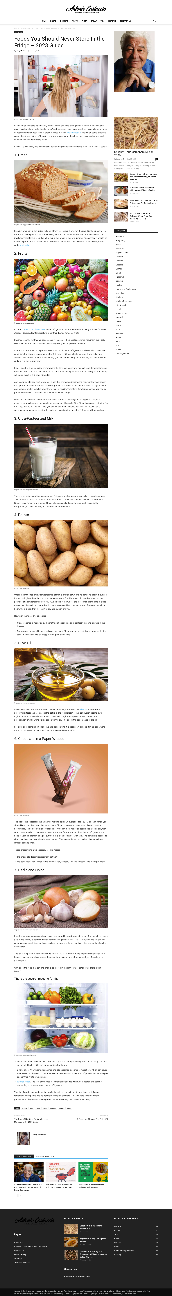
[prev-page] (16, 1195)
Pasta (75, 21)
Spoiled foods (23, 1081)
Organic (119, 321)
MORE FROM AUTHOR (45, 1157)
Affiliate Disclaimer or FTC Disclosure (30, 1246)
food (31, 1108)
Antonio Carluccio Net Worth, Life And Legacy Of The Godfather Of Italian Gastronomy (28, 1187)
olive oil (83, 709)
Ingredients (121, 293)
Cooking (119, 260)
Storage (61, 1108)
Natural (119, 317)
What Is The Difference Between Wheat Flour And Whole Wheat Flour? (141, 216)
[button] (154, 21)
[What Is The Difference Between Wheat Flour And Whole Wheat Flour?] (121, 216)
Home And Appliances (126, 289)
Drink (118, 273)
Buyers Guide (122, 252)
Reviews (119, 333)
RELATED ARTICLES (24, 1157)
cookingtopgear (74, 132)
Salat (94, 21)
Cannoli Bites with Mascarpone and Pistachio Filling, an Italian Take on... (143, 176)
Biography (120, 240)
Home (43, 21)
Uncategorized (122, 353)
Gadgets (119, 281)
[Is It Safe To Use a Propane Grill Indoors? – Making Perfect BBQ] (61, 1172)
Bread (53, 21)
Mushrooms (121, 313)
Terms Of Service (22, 1262)
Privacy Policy (20, 1254)
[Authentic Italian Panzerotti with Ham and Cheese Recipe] (121, 191)
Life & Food (25, 28)
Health (112, 21)
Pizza (84, 21)
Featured (120, 277)
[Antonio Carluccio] (86, 9)
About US (18, 1242)
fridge (45, 1108)
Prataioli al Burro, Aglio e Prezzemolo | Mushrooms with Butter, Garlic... (93, 1254)
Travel (118, 349)
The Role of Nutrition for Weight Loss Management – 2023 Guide (31, 1120)
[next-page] (20, 1195)
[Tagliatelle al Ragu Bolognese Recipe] (71, 1242)
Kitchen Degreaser (124, 301)
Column (119, 256)
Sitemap (18, 1258)
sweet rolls (23, 245)
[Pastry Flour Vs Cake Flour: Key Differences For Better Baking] (121, 204)
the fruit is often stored (35, 329)
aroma (24, 1108)
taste (69, 1108)
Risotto (119, 337)
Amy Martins (21, 51)
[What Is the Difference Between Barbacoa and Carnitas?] (93, 1172)
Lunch (118, 309)
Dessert (64, 21)
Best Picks (120, 236)
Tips (103, 21)
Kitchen (119, 297)
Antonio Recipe (120, 159)
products (53, 1108)
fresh (38, 1108)
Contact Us (125, 21)
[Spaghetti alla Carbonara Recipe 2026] (136, 133)
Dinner (119, 268)
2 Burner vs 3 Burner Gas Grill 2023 (92, 1119)
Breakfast (120, 248)
